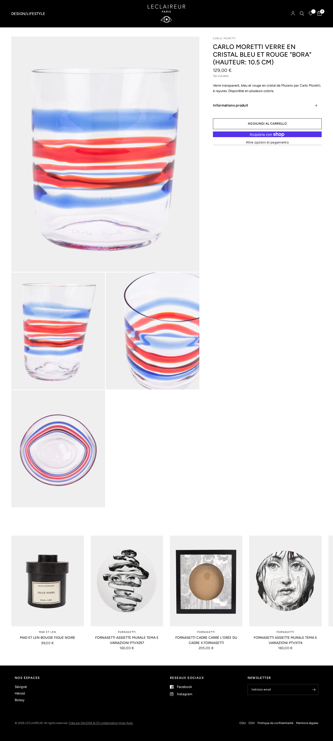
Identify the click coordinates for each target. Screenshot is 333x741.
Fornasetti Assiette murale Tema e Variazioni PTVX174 (285, 640)
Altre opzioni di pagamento (267, 142)
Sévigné (21, 687)
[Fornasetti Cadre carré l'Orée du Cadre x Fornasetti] (206, 581)
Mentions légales (307, 723)
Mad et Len (47, 632)
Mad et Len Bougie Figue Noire (47, 638)
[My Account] (293, 13)
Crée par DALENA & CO (85, 723)
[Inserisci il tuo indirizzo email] (313, 689)
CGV (252, 723)
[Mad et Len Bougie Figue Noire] (47, 581)
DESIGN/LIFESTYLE (28, 13)
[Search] (301, 13)
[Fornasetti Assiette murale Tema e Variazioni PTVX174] (285, 581)
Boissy (19, 700)
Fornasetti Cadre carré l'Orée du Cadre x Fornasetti (206, 640)
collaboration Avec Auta (117, 723)
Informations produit (230, 105)
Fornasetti (127, 632)
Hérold (20, 693)
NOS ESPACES (27, 678)
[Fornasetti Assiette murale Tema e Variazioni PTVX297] (127, 581)
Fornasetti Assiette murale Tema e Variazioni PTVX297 (127, 640)
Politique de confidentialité (275, 723)
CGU (242, 723)
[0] (318, 13)
